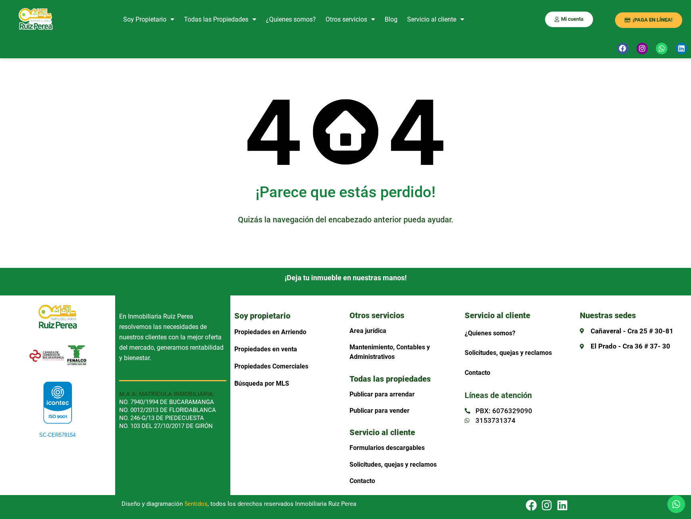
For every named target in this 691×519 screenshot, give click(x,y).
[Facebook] (623, 48)
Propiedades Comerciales (271, 366)
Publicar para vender (379, 410)
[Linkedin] (681, 48)
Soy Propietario (144, 19)
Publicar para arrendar (382, 394)
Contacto (362, 481)
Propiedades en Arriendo (270, 332)
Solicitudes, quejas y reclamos (393, 464)
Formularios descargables (387, 448)
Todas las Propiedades (216, 19)
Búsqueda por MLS (261, 383)
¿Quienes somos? (291, 19)
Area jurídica (367, 331)
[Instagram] (642, 48)
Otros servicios (346, 19)
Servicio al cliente (431, 19)
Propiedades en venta (265, 349)
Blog (391, 19)
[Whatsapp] (661, 48)
